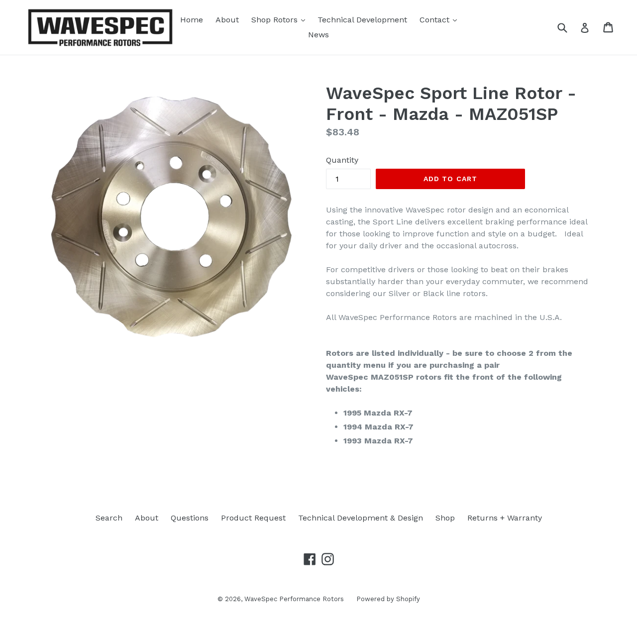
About (227, 19)
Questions (190, 518)
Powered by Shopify (388, 599)
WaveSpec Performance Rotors (294, 599)
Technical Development (362, 19)
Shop (445, 518)
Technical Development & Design (360, 518)
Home (191, 19)
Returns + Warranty (504, 518)
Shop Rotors (280, 19)
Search (109, 518)
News (318, 34)
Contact (441, 19)
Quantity (342, 160)
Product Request (253, 518)
